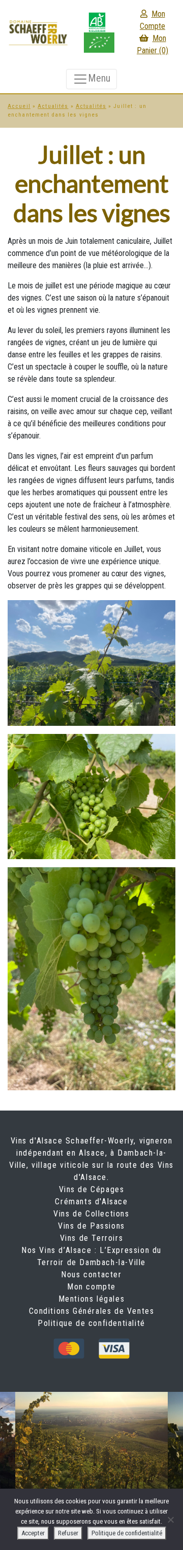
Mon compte (91, 1286)
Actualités (53, 106)
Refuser (68, 1533)
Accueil (19, 106)
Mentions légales (91, 1299)
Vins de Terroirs (92, 1238)
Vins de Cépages (92, 1189)
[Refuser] (170, 1520)
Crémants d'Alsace (91, 1201)
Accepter (33, 1533)
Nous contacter (91, 1274)
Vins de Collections (91, 1214)
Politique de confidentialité (91, 1323)
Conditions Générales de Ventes (92, 1311)
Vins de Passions (91, 1226)
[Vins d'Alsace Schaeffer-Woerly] (38, 31)
